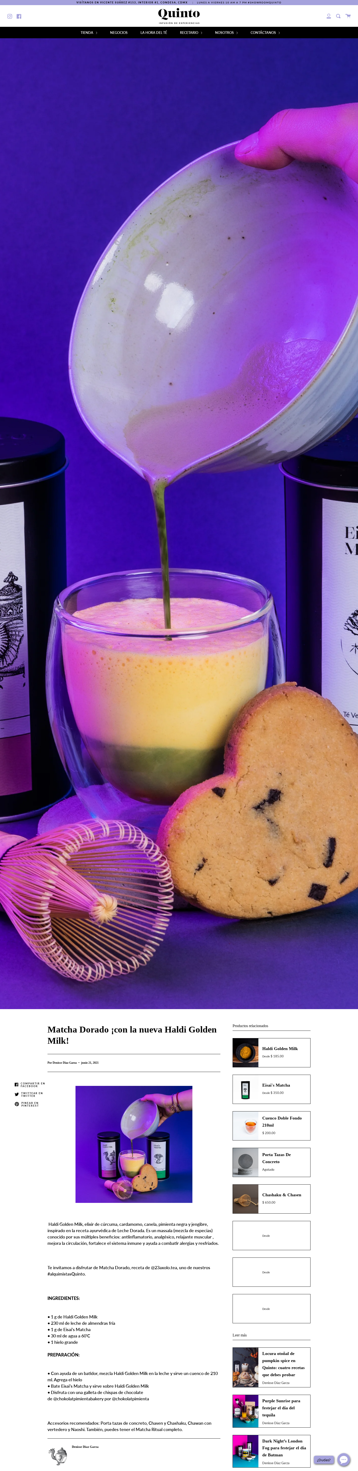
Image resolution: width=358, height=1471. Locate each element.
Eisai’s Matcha (77, 1329)
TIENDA (87, 32)
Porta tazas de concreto (124, 1423)
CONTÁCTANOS (264, 32)
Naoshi (78, 1429)
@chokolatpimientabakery (78, 1398)
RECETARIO (189, 32)
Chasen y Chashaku (167, 1423)
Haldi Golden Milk (65, 1224)
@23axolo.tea (164, 1267)
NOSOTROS (225, 32)
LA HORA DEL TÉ (154, 32)
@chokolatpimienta (130, 1398)
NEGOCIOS (119, 32)
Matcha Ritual (149, 1429)
